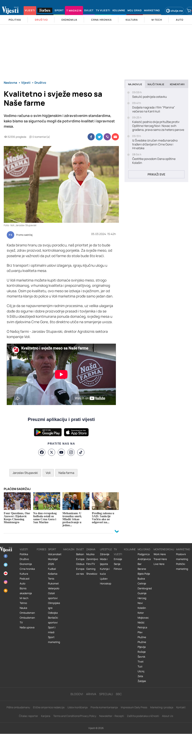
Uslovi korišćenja (78, 707)
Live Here (159, 564)
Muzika (90, 554)
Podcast (24, 578)
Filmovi (118, 569)
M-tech (24, 598)
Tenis (51, 578)
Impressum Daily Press (134, 707)
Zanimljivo (92, 559)
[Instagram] (71, 452)
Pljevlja (142, 647)
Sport (52, 549)
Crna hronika (27, 569)
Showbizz (91, 573)
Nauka (23, 608)
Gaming (90, 569)
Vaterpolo (53, 588)
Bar (140, 564)
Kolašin (142, 608)
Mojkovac (143, 617)
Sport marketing (54, 639)
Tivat (140, 661)
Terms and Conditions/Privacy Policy (74, 716)
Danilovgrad (145, 588)
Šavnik (141, 656)
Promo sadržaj (24, 234)
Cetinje (142, 583)
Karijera (45, 716)
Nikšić (141, 622)
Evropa (80, 559)
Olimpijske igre (54, 605)
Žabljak (142, 681)
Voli (48, 473)
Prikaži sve (156, 174)
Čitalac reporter (28, 716)
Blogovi (76, 694)
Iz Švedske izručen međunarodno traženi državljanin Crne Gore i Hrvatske (155, 144)
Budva (141, 578)
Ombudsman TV (27, 620)
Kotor (141, 612)
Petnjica (142, 627)
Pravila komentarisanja (104, 707)
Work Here (160, 554)
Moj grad (144, 549)
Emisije (118, 559)
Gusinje (142, 593)
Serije (117, 564)
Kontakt (181, 707)
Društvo (24, 559)
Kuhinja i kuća (105, 571)
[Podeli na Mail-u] (115, 136)
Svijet (80, 549)
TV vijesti (118, 552)
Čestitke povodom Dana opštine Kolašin (154, 161)
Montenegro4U (164, 549)
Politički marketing (182, 566)
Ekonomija (26, 564)
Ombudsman (27, 612)
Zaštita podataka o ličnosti (143, 716)
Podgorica (144, 554)
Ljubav (104, 578)
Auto (22, 583)
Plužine (142, 637)
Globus (80, 564)
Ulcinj (141, 671)
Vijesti (24, 549)
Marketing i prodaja (161, 707)
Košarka (52, 573)
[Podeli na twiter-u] (99, 136)
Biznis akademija (26, 591)
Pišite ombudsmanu (18, 707)
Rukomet (53, 583)
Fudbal (52, 569)
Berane (142, 569)
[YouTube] (61, 452)
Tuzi (140, 666)
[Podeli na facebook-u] (91, 136)
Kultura (24, 573)
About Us (167, 716)
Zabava (90, 549)
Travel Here (160, 559)
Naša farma (66, 473)
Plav (140, 632)
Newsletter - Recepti (111, 716)
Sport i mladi (52, 630)
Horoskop (105, 583)
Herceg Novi (142, 600)
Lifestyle (106, 549)
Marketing (183, 549)
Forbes (41, 549)
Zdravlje (104, 554)
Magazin (68, 549)
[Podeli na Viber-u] (107, 136)
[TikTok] (80, 452)
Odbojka (53, 612)
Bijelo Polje (144, 573)
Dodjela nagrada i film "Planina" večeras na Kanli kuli (153, 109)
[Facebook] (41, 452)
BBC (119, 694)
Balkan (80, 554)
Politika (24, 554)
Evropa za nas (80, 571)
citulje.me (177, 10)
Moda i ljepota (104, 561)
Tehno (23, 603)
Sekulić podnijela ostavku (149, 97)
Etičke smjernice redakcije (48, 707)
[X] (51, 452)
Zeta (140, 676)
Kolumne (130, 549)
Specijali (106, 694)
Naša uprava (27, 627)
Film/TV (90, 564)
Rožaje (142, 651)
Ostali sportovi (53, 596)
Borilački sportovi (53, 620)
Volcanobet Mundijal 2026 (54, 559)
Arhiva (91, 694)
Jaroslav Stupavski (25, 473)
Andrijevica (144, 559)
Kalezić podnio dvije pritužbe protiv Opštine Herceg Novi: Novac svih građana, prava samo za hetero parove (158, 126)
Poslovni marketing (182, 557)
